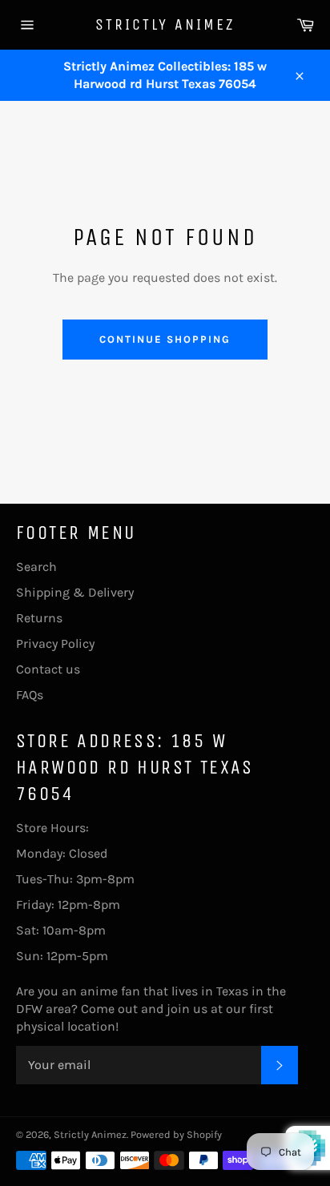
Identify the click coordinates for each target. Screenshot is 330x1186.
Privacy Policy (55, 643)
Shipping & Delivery (75, 592)
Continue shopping (164, 339)
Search (36, 566)
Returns (39, 617)
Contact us (48, 669)
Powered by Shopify (176, 1134)
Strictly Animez (165, 24)
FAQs (29, 694)
